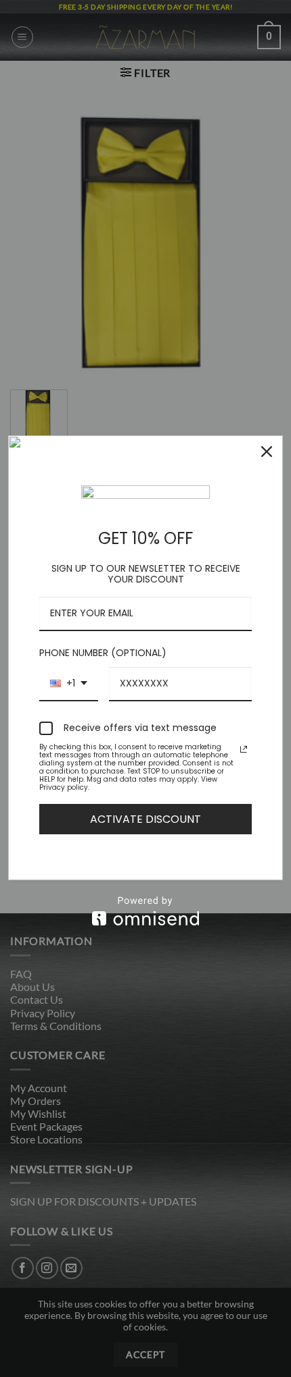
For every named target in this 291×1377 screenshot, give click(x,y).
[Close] (266, 451)
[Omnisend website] (145, 911)
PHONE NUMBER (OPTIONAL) (102, 652)
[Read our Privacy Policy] (244, 749)
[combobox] (68, 684)
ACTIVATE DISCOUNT (145, 819)
